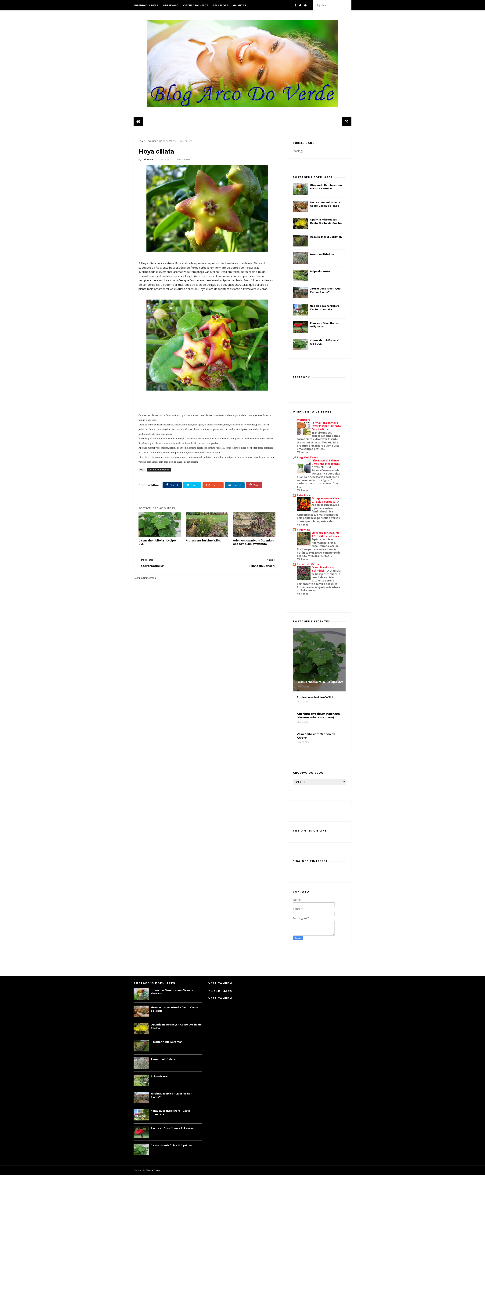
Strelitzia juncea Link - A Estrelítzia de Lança (325, 534)
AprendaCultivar (146, 5)
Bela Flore (220, 5)
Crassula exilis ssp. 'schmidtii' (323, 569)
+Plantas (239, 5)
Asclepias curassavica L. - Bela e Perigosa (325, 500)
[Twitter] (300, 5)
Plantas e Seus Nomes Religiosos (173, 1128)
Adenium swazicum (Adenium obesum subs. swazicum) (253, 542)
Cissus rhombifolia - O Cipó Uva (157, 542)
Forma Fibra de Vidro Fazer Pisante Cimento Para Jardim (326, 426)
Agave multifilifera (322, 254)
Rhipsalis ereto (320, 271)
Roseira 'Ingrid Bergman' (326, 236)
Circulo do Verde (195, 5)
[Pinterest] (305, 5)
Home (141, 141)
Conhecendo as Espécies (161, 141)
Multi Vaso (170, 5)
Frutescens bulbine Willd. (203, 540)
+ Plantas (303, 530)
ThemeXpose (153, 1170)
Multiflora (303, 419)
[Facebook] (295, 5)
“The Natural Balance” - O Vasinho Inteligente (326, 462)
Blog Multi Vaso (307, 457)
